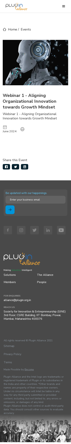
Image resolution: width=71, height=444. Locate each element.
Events (26, 29)
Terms (8, 362)
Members (10, 282)
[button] (63, 6)
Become (29, 369)
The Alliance (45, 275)
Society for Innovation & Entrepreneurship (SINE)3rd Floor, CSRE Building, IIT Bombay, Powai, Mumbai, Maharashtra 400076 (35, 315)
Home (12, 29)
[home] (15, 5)
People (41, 282)
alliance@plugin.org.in (17, 300)
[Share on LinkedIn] (24, 166)
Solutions (10, 275)
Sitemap (9, 346)
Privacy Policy (12, 354)
